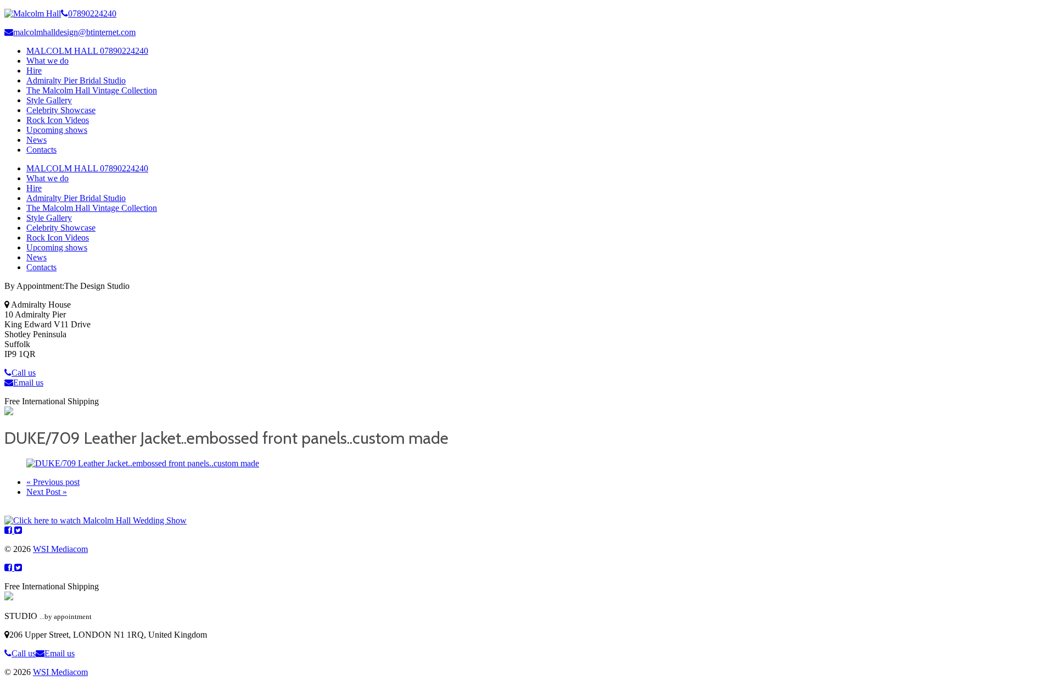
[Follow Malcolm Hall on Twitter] (18, 530)
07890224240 (92, 13)
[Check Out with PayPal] (8, 412)
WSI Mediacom (60, 549)
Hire (34, 70)
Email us (28, 382)
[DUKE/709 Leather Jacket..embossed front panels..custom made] (142, 463)
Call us (24, 372)
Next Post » (46, 492)
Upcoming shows (56, 130)
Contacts (41, 149)
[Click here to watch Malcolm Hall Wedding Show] (95, 520)
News (36, 139)
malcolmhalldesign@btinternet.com (74, 32)
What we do (47, 60)
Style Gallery (49, 100)
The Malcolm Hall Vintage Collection (91, 90)
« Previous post (53, 482)
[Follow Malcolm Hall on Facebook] (9, 530)
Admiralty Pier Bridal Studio (76, 80)
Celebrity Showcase (61, 110)
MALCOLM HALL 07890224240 (87, 50)
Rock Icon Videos (57, 120)
